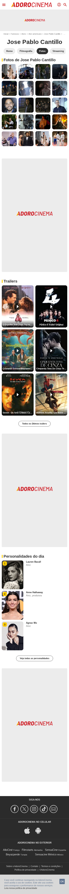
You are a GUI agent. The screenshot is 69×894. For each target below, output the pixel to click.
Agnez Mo (31, 623)
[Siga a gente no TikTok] (44, 809)
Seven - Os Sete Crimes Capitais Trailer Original (18, 413)
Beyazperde (13, 854)
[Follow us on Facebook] (15, 809)
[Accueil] (31, 4)
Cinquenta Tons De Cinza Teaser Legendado (51, 368)
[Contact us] (54, 809)
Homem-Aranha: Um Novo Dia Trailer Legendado (51, 413)
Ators (23, 34)
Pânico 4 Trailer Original (51, 324)
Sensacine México (45, 854)
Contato (34, 866)
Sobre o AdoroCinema (17, 866)
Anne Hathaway (34, 592)
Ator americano (35, 34)
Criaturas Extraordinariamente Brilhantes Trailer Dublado (18, 368)
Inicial (6, 34)
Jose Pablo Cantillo (52, 34)
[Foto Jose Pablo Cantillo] (9, 71)
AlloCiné (8, 849)
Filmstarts (27, 849)
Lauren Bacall (33, 561)
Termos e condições (51, 866)
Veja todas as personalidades (34, 658)
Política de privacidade (25, 870)
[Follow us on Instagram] (34, 809)
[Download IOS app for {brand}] (29, 830)
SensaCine (51, 849)
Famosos (15, 34)
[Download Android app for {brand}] (40, 830)
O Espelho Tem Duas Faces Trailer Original (18, 324)
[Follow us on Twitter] (24, 809)
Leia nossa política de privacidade (20, 888)
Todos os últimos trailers (34, 423)
